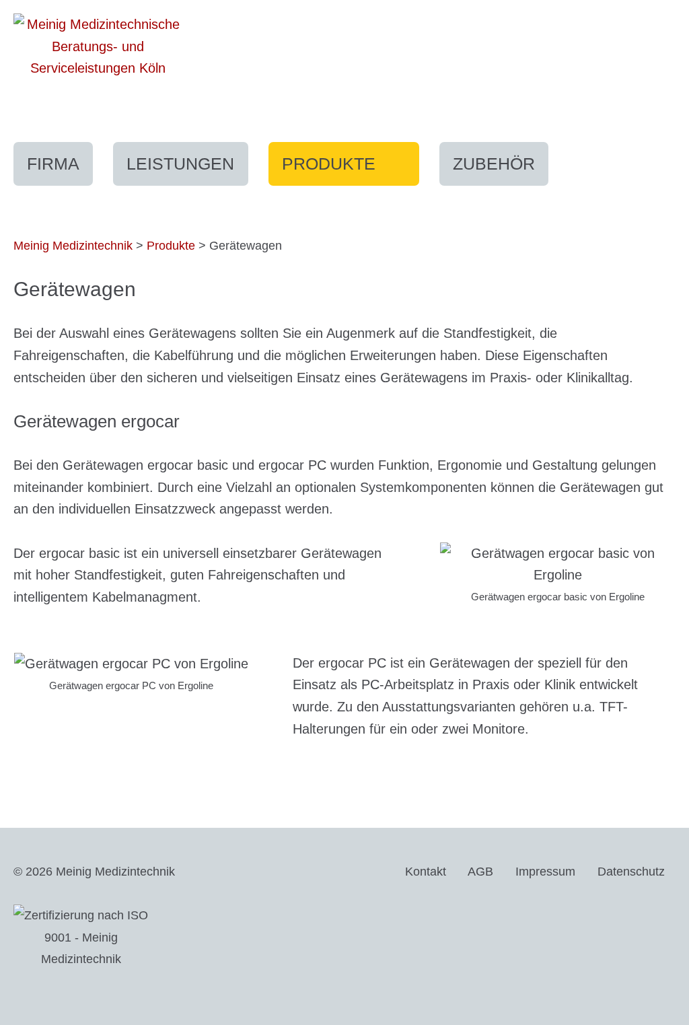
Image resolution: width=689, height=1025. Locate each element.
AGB (480, 871)
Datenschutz (631, 871)
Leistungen (180, 163)
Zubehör (494, 163)
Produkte (350, 169)
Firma (53, 163)
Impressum (545, 871)
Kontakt (425, 871)
